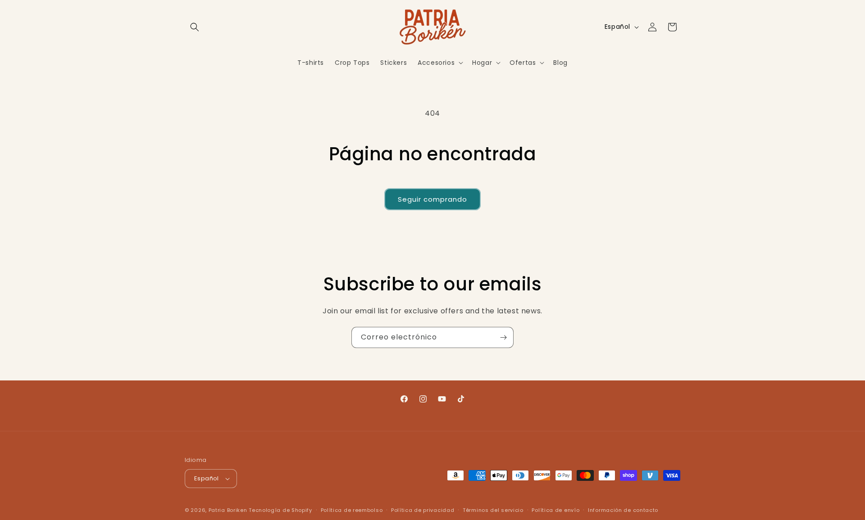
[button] (195, 27)
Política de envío (555, 510)
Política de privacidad (422, 510)
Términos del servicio (493, 510)
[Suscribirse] (503, 337)
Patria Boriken (228, 510)
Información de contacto (623, 510)
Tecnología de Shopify (280, 510)
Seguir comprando (432, 199)
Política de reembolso (352, 510)
